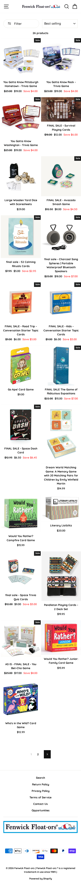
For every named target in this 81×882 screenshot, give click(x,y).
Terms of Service (40, 797)
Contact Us (40, 803)
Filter (17, 24)
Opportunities (41, 810)
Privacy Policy (41, 790)
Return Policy (40, 784)
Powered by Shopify (40, 878)
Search (40, 777)
